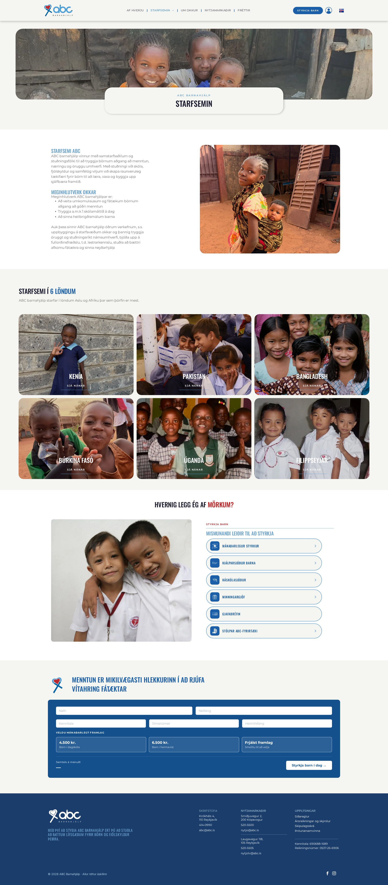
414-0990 (205, 825)
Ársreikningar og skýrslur (313, 821)
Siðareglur (302, 816)
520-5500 (247, 825)
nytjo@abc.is (250, 830)
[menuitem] (136, 10)
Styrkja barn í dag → (309, 765)
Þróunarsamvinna (307, 831)
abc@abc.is (207, 830)
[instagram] (334, 873)
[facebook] (327, 873)
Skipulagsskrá (304, 826)
